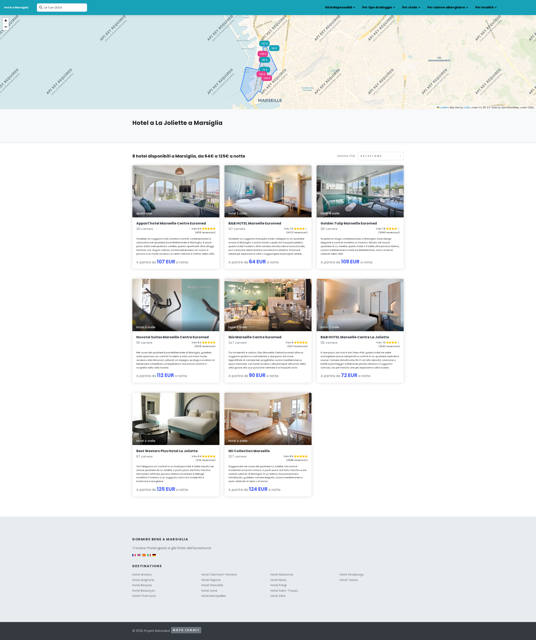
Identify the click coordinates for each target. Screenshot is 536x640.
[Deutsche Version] (154, 557)
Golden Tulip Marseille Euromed (349, 223)
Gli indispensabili (338, 7)
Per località (484, 7)
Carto (467, 107)
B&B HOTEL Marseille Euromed (254, 223)
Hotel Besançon (143, 591)
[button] (263, 55)
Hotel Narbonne (282, 574)
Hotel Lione (209, 591)
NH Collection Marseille (249, 451)
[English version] (139, 557)
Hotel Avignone (143, 580)
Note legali (186, 630)
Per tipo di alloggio (377, 7)
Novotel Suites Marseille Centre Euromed (172, 337)
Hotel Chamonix (144, 596)
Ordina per (346, 156)
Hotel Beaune (142, 585)
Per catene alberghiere (446, 7)
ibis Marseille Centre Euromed (254, 337)
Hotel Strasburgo (352, 574)
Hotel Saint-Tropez (284, 591)
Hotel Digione (211, 580)
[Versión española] (144, 557)
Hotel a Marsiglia (16, 7)
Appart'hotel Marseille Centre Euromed (171, 223)
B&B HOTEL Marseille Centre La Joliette (355, 337)
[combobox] (381, 156)
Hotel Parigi (279, 585)
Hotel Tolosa (349, 580)
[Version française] (134, 557)
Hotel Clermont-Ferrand (219, 574)
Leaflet (443, 107)
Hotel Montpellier (213, 596)
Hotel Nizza (278, 580)
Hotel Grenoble (212, 585)
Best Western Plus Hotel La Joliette (167, 451)
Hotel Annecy (142, 574)
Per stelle (409, 7)
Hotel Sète (278, 596)
